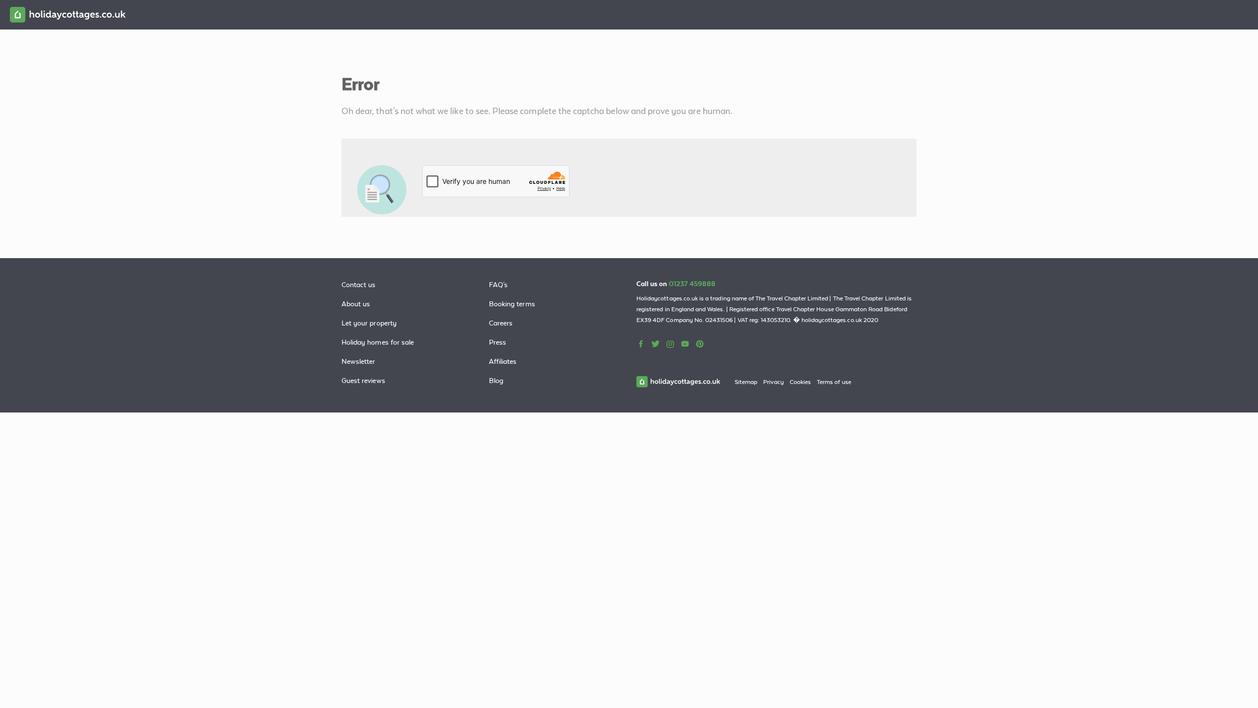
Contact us (359, 285)
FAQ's (498, 285)
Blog (496, 380)
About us (356, 304)
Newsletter (358, 361)
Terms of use (834, 382)
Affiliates (503, 361)
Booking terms (512, 304)
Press (497, 342)
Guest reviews (363, 380)
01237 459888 (692, 284)
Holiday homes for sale (378, 342)
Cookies (800, 382)
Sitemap (746, 382)
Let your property (369, 323)
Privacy (773, 382)
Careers (501, 323)
